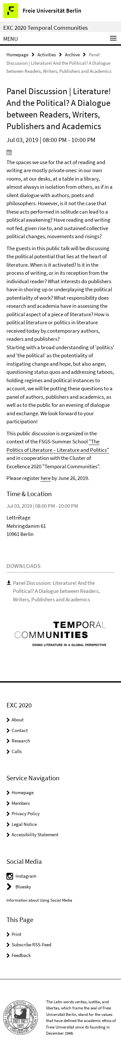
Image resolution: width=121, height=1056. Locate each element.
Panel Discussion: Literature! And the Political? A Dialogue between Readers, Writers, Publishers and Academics (56, 591)
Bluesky (23, 887)
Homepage (17, 54)
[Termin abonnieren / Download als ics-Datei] (60, 152)
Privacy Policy (26, 813)
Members (21, 803)
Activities (46, 54)
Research (21, 741)
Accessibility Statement (35, 834)
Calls (17, 751)
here (46, 478)
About (18, 720)
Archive (72, 54)
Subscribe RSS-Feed (31, 944)
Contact (20, 730)
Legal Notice (24, 824)
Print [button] (16, 934)
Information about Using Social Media (39, 900)
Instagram (25, 876)
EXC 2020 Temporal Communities (45, 27)
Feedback (21, 955)
